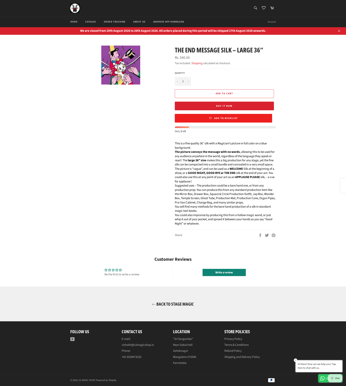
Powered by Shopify (106, 380)
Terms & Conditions (236, 345)
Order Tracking (114, 22)
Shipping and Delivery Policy (242, 357)
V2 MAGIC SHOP (87, 380)
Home (73, 22)
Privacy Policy (233, 339)
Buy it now (224, 106)
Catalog (90, 22)
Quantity (180, 73)
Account (272, 21)
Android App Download (168, 22)
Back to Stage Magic (175, 304)
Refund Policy (233, 351)
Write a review (224, 272)
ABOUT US (139, 22)
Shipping (196, 63)
